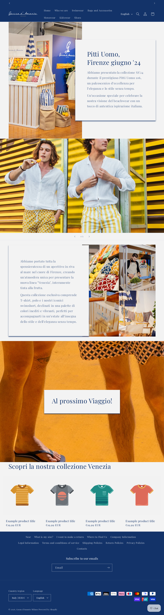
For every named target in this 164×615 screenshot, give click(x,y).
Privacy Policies (136, 542)
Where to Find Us (97, 536)
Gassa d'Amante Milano (27, 609)
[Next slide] (89, 236)
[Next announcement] (154, 3)
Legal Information (28, 542)
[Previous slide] (74, 236)
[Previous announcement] (9, 3)
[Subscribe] (108, 568)
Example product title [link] (20, 521)
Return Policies (114, 542)
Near (28, 536)
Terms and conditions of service (60, 542)
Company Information (123, 536)
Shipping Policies (92, 542)
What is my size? (43, 536)
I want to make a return (70, 536)
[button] (137, 14)
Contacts (82, 548)
